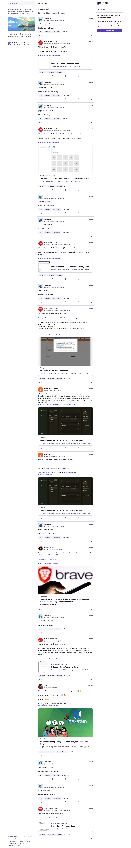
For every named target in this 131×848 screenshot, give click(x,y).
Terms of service (21, 838)
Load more (65, 844)
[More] (91, 35)
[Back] (39, 3)
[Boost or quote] (52, 35)
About (19, 836)
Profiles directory (30, 836)
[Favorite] (65, 35)
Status (23, 836)
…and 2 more (65, 31)
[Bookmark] (78, 35)
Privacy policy (12, 838)
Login (109, 35)
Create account (109, 30)
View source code (19, 843)
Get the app (21, 841)
